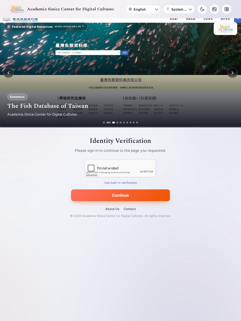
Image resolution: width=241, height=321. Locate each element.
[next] (232, 73)
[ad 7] (127, 122)
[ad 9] (134, 122)
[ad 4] (115, 122)
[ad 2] (107, 122)
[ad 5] (120, 122)
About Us (112, 209)
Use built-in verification (120, 183)
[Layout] (227, 9)
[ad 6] (124, 122)
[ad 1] (104, 122)
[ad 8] (130, 122)
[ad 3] (110, 122)
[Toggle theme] (202, 9)
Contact (130, 209)
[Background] (214, 9)
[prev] (8, 73)
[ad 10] (137, 122)
